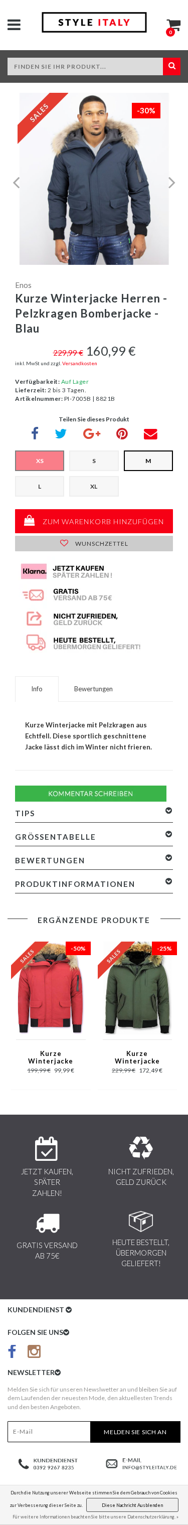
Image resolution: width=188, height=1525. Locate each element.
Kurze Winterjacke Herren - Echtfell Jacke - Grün (137, 1058)
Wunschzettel (101, 543)
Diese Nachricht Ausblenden (132, 1505)
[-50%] (50, 987)
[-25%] (137, 987)
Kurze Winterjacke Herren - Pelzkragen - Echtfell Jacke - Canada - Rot (51, 1058)
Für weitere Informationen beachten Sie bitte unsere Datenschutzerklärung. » (95, 1516)
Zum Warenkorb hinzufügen (102, 521)
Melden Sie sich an (135, 1432)
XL (93, 486)
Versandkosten (79, 363)
